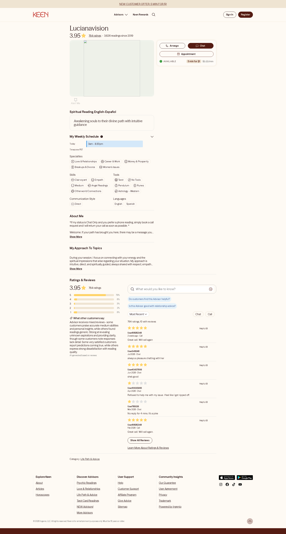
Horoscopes (42, 494)
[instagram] (221, 486)
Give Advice (124, 500)
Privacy (163, 494)
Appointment (188, 54)
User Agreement (168, 488)
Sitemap (122, 506)
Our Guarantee (167, 482)
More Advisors (85, 512)
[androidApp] (245, 479)
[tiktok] (234, 486)
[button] (75, 101)
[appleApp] (227, 479)
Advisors (118, 14)
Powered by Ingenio (170, 506)
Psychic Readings (86, 482)
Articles (40, 488)
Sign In (229, 14)
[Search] (153, 15)
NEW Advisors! (85, 506)
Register (245, 14)
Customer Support (128, 488)
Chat (202, 45)
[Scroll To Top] (250, 521)
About (39, 482)
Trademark (165, 500)
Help (120, 482)
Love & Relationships (88, 488)
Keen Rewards (140, 14)
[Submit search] (210, 289)
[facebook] (227, 486)
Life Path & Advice (90, 459)
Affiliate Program (127, 494)
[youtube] (240, 486)
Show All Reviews (139, 440)
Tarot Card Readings (88, 500)
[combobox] (138, 314)
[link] (95, 35)
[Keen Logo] (40, 14)
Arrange (174, 45)
